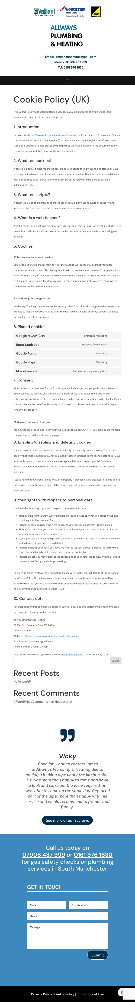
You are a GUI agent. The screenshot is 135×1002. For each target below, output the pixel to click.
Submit (97, 955)
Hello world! (22, 681)
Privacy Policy (41, 994)
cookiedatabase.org (72, 654)
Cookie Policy (64, 994)
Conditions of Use (90, 994)
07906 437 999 (76, 62)
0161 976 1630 (73, 67)
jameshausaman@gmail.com (75, 57)
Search (116, 660)
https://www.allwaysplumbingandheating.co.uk (55, 134)
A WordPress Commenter (32, 701)
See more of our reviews (67, 820)
